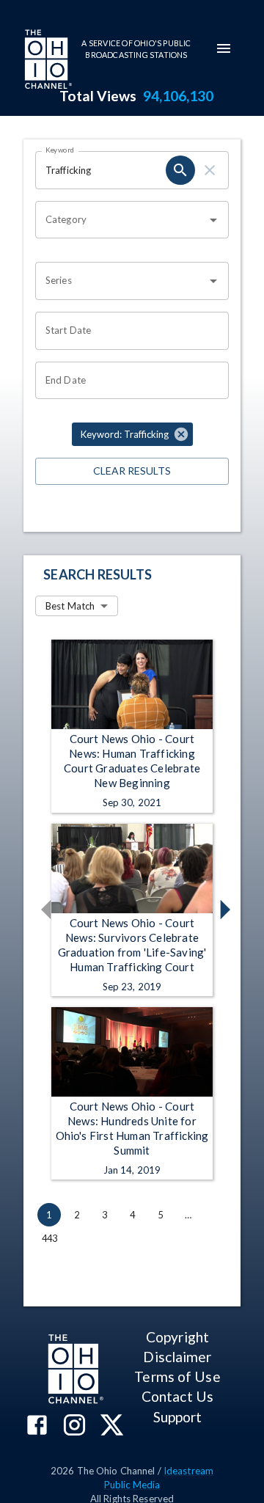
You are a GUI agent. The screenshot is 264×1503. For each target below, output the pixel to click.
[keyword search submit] (180, 170)
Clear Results (132, 470)
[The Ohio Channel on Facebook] (37, 1426)
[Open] (213, 220)
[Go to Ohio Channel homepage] (46, 61)
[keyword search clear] (209, 170)
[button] (132, 434)
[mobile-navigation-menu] (223, 48)
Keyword (60, 149)
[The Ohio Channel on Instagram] (74, 1426)
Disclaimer (177, 1357)
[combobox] (121, 220)
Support (177, 1417)
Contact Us (177, 1396)
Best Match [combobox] (70, 606)
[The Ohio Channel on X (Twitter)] (112, 1426)
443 (50, 1238)
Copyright (177, 1337)
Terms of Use (177, 1376)
